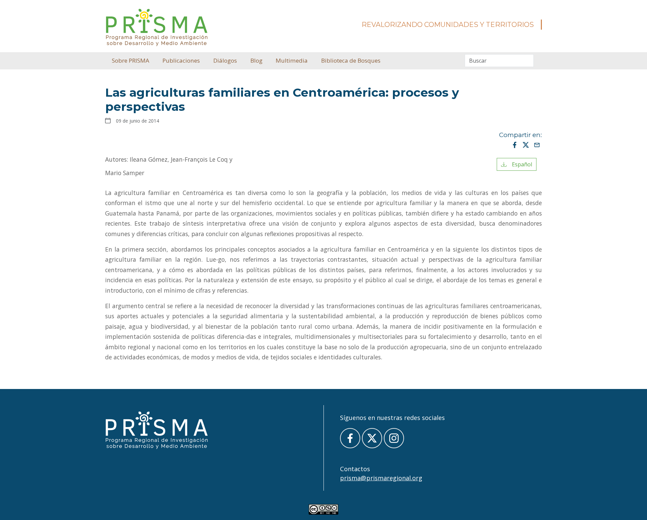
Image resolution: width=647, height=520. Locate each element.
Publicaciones (181, 60)
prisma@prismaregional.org (381, 478)
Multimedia (292, 60)
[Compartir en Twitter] (526, 144)
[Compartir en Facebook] (515, 144)
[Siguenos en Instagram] (394, 438)
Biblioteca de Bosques (350, 60)
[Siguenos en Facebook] (350, 438)
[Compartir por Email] (537, 144)
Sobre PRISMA (130, 60)
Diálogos (225, 60)
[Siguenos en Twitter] (372, 438)
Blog (256, 60)
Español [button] (519, 164)
